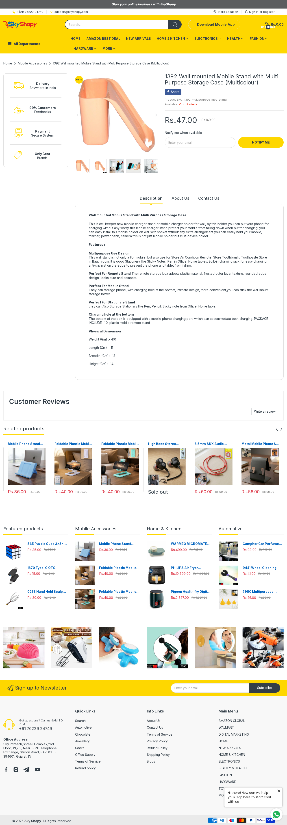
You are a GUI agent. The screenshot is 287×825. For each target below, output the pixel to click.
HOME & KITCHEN (232, 754)
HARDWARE (227, 782)
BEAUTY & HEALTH (233, 768)
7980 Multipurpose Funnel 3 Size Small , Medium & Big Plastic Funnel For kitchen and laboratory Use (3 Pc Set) (263, 592)
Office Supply (85, 754)
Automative (231, 528)
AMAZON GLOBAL (232, 721)
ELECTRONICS (229, 761)
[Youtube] (37, 770)
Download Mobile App (216, 24)
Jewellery (82, 741)
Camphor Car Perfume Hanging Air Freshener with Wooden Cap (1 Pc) (261, 544)
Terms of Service (88, 761)
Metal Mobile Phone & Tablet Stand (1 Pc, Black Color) (258, 444)
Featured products (23, 528)
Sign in (254, 11)
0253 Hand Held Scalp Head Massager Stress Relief (46, 592)
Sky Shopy (32, 821)
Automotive (83, 727)
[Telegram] (26, 770)
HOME (223, 741)
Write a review (265, 411)
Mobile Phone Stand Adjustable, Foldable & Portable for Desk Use (26, 444)
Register (269, 11)
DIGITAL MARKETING (234, 734)
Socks (79, 748)
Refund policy (85, 768)
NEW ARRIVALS (230, 748)
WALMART (226, 727)
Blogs (151, 761)
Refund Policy (157, 748)
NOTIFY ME (261, 142)
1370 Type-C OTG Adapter (41, 568)
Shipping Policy (158, 754)
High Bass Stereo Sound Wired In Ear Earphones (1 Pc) (163, 444)
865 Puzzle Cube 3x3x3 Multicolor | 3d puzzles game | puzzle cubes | (46, 544)
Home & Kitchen (164, 528)
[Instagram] (16, 770)
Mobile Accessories (95, 528)
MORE (223, 795)
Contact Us (155, 727)
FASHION (225, 775)
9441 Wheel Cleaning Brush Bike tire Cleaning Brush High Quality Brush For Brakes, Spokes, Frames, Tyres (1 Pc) (263, 568)
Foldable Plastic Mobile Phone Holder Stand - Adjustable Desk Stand (73, 444)
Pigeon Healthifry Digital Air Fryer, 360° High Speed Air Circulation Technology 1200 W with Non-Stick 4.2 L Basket (190, 592)
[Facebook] (6, 770)
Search (80, 721)
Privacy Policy (157, 741)
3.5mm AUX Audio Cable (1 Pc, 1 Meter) (211, 444)
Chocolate (82, 734)
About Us (153, 721)
